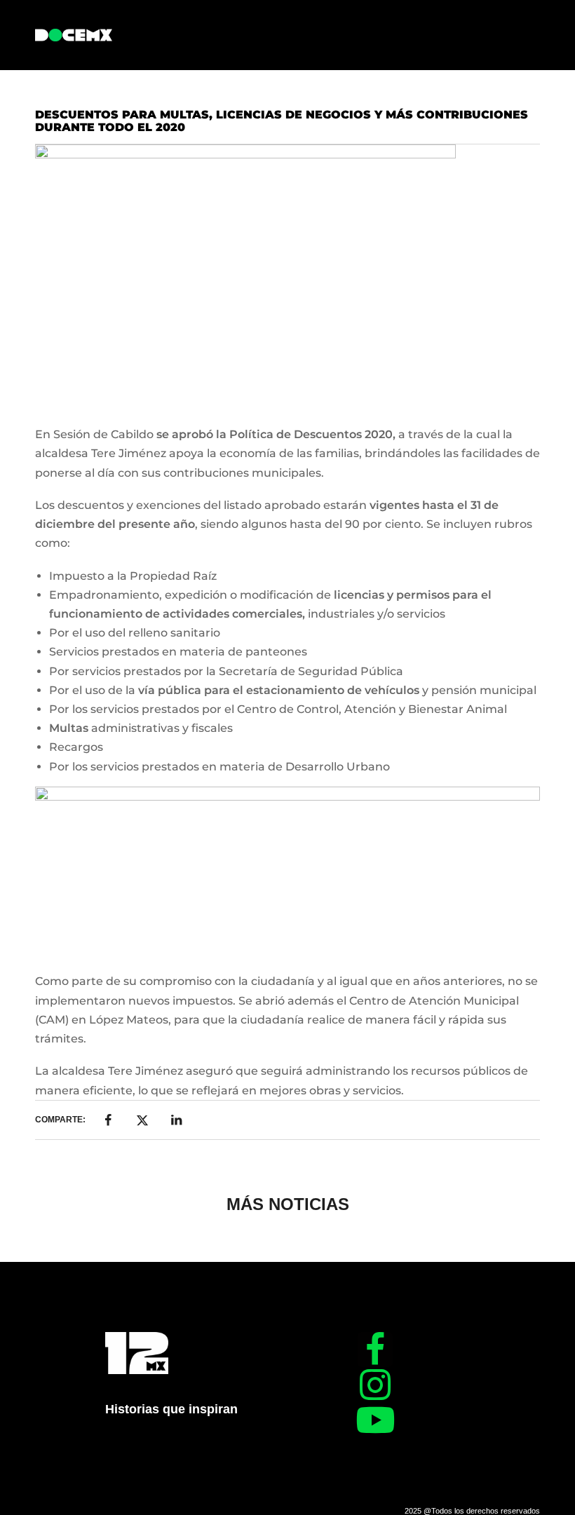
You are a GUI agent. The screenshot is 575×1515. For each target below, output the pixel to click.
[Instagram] (375, 1384)
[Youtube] (375, 1419)
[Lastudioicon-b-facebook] (375, 1349)
